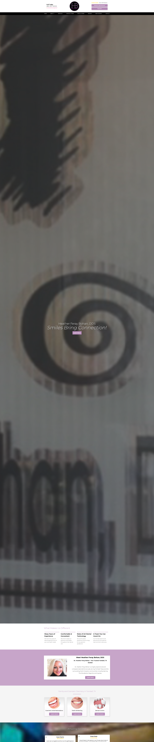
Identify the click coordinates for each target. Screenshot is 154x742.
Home (45, 13)
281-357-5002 (51, 6)
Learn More (77, 333)
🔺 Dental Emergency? (51, 7)
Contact (108, 13)
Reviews (90, 13)
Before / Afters (70, 13)
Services (60, 13)
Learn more (90, 677)
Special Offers (80, 13)
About (51, 13)
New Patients (98, 13)
